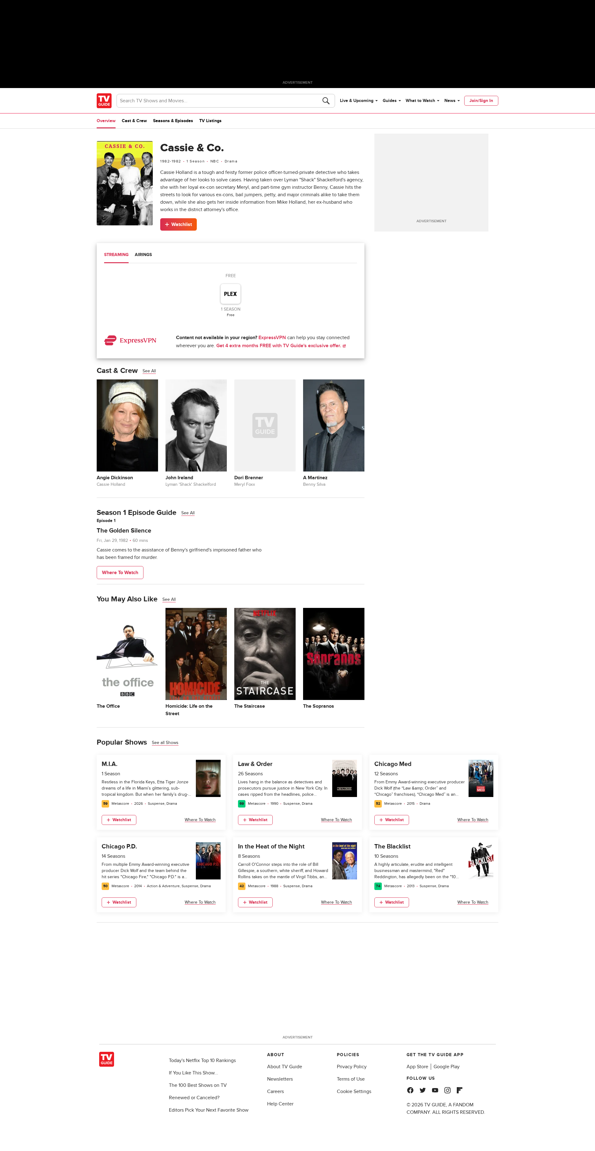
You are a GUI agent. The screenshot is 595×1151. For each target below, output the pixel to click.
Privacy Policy (352, 1067)
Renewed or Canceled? (194, 1098)
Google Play (447, 1067)
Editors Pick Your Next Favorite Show (209, 1110)
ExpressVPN (272, 337)
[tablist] (230, 255)
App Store (417, 1067)
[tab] (116, 255)
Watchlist (181, 224)
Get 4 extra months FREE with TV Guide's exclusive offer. (279, 346)
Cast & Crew (134, 120)
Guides (390, 100)
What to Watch (420, 100)
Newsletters (280, 1079)
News (450, 100)
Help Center (280, 1104)
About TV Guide (284, 1067)
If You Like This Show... (193, 1073)
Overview (106, 120)
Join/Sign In (481, 100)
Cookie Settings (354, 1091)
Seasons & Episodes (173, 120)
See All (149, 371)
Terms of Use (351, 1079)
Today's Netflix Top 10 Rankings (202, 1060)
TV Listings (210, 120)
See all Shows (165, 742)
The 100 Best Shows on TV (198, 1085)
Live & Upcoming (356, 100)
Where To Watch (120, 572)
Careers (275, 1091)
